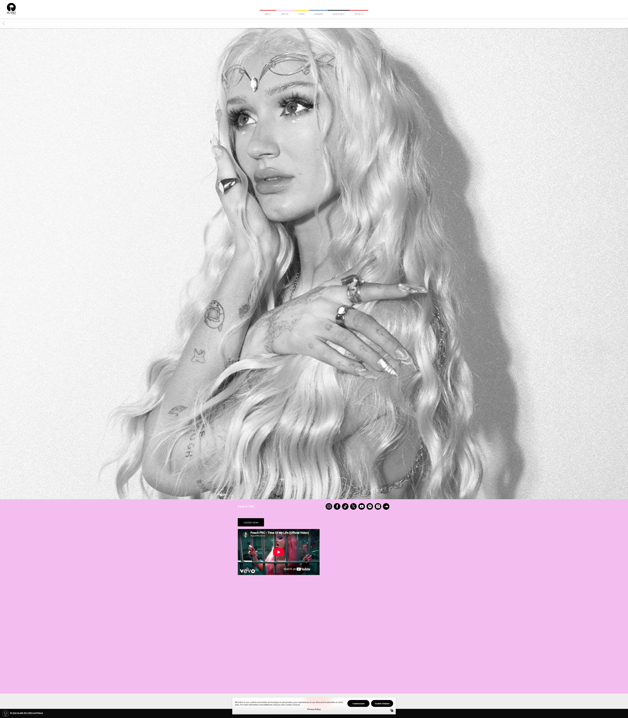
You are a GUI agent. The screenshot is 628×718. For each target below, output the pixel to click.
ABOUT (268, 14)
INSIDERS (318, 14)
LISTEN (301, 14)
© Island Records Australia (26, 713)
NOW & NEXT (339, 14)
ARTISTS (284, 14)
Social (357, 14)
